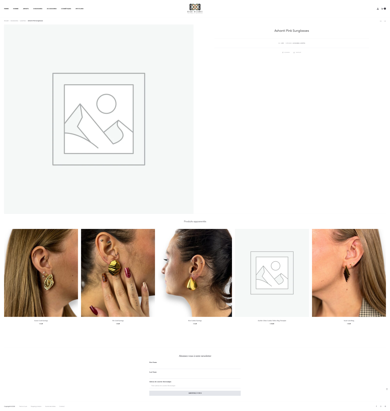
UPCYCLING (79, 9)
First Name (153, 362)
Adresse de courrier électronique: (160, 381)
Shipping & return (36, 406)
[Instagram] (380, 406)
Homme (15, 9)
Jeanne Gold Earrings (41, 320)
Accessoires (52, 9)
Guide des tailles (50, 406)
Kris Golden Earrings (195, 320)
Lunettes (23, 21)
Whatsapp (298, 52)
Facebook (287, 52)
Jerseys (26, 9)
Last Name (153, 372)
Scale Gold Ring (349, 320)
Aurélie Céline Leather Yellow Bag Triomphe (272, 320)
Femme (6, 9)
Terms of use (23, 406)
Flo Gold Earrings (118, 320)
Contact (61, 406)
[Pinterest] (385, 406)
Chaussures (37, 9)
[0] (382, 8)
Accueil (6, 21)
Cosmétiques (66, 9)
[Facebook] (376, 406)
